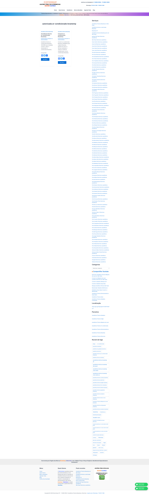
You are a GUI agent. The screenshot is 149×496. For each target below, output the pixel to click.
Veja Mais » (46, 60)
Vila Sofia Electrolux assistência (99, 67)
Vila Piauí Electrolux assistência (99, 107)
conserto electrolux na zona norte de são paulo (100, 428)
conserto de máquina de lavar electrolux (98, 421)
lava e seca (101, 447)
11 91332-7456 (94, 5)
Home (41, 471)
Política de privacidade (45, 479)
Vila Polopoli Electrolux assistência (99, 99)
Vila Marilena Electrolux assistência (99, 150)
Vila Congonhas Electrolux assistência (100, 223)
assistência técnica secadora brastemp (100, 409)
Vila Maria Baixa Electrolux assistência (100, 157)
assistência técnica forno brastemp (100, 385)
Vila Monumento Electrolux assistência (100, 140)
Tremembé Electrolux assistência (99, 257)
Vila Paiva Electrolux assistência (99, 122)
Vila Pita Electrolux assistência (98, 101)
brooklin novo (96, 417)
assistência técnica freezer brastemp (100, 387)
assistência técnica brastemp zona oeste (100, 369)
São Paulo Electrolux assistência (99, 39)
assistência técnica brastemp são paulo (100, 365)
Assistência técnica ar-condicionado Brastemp (46, 35)
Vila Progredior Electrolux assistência (100, 95)
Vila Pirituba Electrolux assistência (99, 103)
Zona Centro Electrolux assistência (99, 42)
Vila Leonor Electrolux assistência (99, 167)
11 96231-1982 (101, 5)
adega (94, 343)
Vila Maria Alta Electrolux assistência (100, 159)
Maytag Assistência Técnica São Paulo (100, 285)
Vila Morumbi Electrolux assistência (100, 136)
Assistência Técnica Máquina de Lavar (100, 322)
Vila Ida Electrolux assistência (98, 179)
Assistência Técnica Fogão (98, 318)
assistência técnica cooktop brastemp (100, 377)
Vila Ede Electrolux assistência (98, 206)
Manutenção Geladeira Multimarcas (100, 287)
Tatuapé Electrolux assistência (98, 259)
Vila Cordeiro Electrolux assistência (100, 221)
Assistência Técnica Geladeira (98, 315)
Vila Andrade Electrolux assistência (99, 239)
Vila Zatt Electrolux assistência (99, 52)
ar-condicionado (100, 343)
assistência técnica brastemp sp (100, 360)
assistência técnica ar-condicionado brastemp (100, 354)
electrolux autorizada (97, 440)
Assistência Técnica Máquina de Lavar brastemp (100, 402)
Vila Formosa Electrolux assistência (100, 199)
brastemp (95, 412)
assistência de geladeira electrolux (99, 348)
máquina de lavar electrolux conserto (100, 450)
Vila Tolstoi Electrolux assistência (99, 58)
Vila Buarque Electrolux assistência (99, 229)
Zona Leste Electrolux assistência (99, 50)
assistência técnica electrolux (98, 380)
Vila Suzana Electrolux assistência (99, 62)
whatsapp (95, 455)
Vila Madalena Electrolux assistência (100, 163)
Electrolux (100, 437)
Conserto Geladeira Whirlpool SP (99, 281)
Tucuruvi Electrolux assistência (99, 255)
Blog (41, 477)
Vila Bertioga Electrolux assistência (100, 231)
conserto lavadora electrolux (98, 434)
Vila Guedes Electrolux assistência (99, 191)
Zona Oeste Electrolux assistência (99, 48)
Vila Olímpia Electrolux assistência (99, 125)
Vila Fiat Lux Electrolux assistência (99, 204)
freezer (98, 445)
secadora (102, 452)
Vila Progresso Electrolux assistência (100, 92)
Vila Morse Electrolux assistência (99, 138)
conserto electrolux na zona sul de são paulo (100, 432)
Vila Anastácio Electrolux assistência (100, 241)
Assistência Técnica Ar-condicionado (100, 325)
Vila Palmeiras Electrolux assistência (100, 120)
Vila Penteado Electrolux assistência (100, 116)
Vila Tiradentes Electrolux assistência (100, 60)
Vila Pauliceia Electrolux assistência (100, 118)
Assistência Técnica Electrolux (98, 336)
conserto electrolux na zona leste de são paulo (100, 425)
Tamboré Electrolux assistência (99, 261)
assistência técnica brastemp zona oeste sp (100, 374)
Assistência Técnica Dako (97, 297)
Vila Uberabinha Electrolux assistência (100, 56)
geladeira (94, 447)
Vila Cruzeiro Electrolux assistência (100, 219)
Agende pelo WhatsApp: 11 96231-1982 (95, 493)
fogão (104, 442)
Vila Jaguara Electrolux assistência (99, 169)
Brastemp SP (95, 30)
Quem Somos (42, 472)
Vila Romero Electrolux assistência (99, 85)
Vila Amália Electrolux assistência (99, 245)
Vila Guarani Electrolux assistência (99, 193)
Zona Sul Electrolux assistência (99, 44)
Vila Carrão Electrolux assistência (99, 227)
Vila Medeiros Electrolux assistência (100, 142)
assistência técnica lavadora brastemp (98, 394)
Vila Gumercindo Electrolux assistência (100, 187)
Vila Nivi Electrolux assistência (98, 134)
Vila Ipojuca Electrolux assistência (99, 175)
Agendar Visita (43, 475)
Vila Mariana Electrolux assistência (99, 155)
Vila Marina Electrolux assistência (99, 148)
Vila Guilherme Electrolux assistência (100, 189)
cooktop (94, 437)
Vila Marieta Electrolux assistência (99, 153)
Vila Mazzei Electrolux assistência (99, 144)
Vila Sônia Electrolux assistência (99, 65)
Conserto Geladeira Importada (98, 283)
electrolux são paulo (97, 442)
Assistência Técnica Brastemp (47, 31)
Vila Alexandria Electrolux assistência (100, 247)
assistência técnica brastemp (98, 357)
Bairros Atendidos (43, 474)
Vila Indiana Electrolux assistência (99, 177)
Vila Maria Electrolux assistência (99, 161)
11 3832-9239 (105, 2)
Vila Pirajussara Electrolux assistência (100, 105)
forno (94, 445)
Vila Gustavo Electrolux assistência (99, 185)
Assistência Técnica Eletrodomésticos (100, 329)
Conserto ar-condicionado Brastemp (61, 35)
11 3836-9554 (97, 2)
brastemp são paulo (97, 414)
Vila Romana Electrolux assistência (99, 87)
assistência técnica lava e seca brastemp (99, 398)
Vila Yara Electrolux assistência (99, 54)
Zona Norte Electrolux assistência (99, 46)
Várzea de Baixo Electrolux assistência (100, 250)
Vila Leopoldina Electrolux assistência (100, 165)
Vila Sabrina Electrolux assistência (99, 83)
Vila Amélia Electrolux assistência (99, 243)
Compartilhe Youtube (101, 271)
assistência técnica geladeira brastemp (99, 390)
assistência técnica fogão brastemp (100, 382)
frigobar (103, 445)
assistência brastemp (97, 346)
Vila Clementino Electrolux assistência (100, 225)
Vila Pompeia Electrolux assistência (100, 97)
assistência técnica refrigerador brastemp (99, 406)
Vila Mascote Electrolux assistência (100, 146)
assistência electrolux (97, 351)
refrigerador (95, 452)
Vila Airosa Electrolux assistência (99, 233)
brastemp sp (102, 412)
